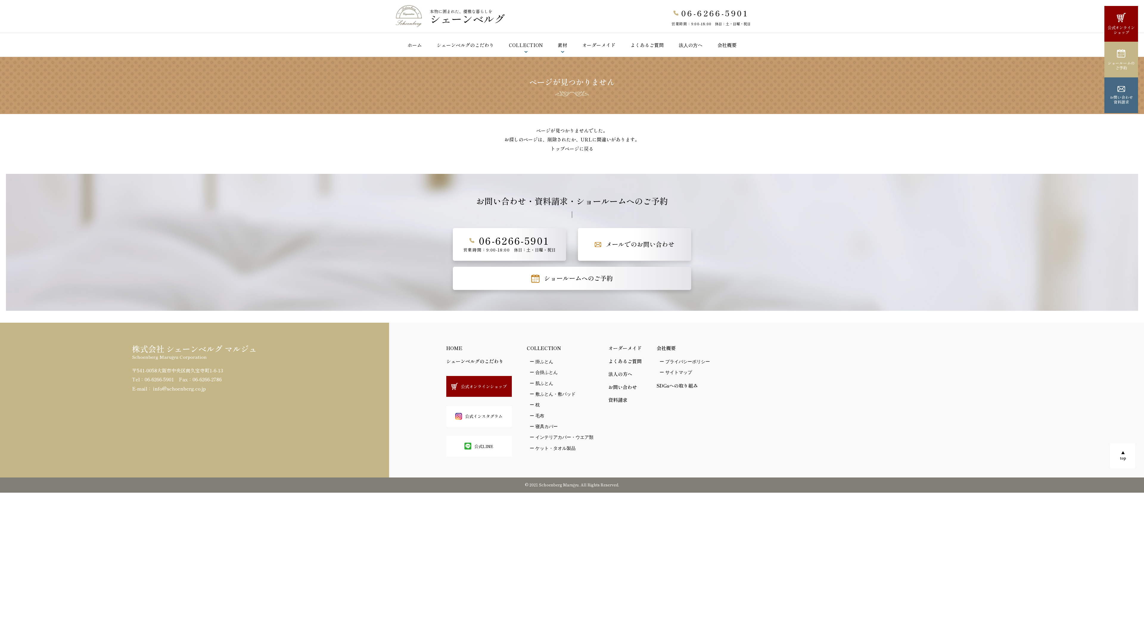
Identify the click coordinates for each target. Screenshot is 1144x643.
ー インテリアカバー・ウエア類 (561, 437)
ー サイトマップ (676, 372)
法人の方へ (620, 373)
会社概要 (726, 45)
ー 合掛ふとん (544, 372)
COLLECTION (526, 45)
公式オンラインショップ (1121, 30)
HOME (454, 348)
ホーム (415, 45)
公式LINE (483, 446)
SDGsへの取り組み (677, 385)
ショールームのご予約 (1121, 65)
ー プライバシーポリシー (685, 361)
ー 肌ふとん (541, 383)
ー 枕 (535, 404)
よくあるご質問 (647, 45)
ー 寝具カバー (544, 426)
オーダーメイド (598, 45)
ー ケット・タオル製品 (553, 448)
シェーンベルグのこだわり (465, 45)
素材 (562, 45)
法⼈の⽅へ (690, 45)
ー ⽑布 (537, 415)
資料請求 (617, 399)
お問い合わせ (622, 387)
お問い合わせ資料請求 (1121, 99)
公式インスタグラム (484, 416)
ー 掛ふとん (541, 361)
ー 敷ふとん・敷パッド (553, 394)
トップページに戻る (572, 148)
